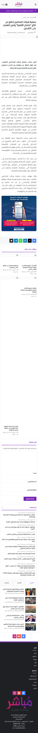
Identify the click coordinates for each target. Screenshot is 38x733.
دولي (35, 682)
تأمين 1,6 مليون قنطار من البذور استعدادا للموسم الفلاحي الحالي (29, 267)
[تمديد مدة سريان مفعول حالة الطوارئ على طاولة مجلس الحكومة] (10, 350)
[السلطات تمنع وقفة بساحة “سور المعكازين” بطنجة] (30, 600)
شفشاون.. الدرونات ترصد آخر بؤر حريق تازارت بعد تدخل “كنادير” (13, 607)
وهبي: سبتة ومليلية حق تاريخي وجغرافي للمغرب (15, 616)
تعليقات (6, 582)
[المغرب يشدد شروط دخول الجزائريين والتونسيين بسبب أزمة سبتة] (30, 627)
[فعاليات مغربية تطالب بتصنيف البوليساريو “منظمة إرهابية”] (28, 281)
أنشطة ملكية (33, 679)
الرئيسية (32, 17)
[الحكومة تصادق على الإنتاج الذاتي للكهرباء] (10, 259)
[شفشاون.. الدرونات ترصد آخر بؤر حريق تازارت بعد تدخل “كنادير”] (30, 609)
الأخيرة (32, 582)
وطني (24, 17)
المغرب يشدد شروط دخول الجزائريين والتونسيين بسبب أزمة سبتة (14, 625)
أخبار (28, 17)
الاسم (34, 473)
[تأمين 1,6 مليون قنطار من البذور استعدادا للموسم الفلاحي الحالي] (28, 259)
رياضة (35, 659)
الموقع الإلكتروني (31, 490)
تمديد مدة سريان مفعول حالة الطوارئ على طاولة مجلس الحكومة (11, 428)
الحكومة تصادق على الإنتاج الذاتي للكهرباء (10, 266)
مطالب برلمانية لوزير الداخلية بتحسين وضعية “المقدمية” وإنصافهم (13, 590)
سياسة (35, 685)
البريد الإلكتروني (31, 481)
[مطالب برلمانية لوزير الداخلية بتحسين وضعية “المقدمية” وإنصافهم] (30, 591)
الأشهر (19, 582)
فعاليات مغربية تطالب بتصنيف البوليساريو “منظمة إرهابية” (28, 290)
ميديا (35, 665)
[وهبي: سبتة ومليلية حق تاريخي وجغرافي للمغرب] (30, 618)
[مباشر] (18, 4)
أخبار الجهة (33, 676)
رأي (35, 662)
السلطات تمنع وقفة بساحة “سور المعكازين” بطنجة (19, 11)
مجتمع (35, 656)
